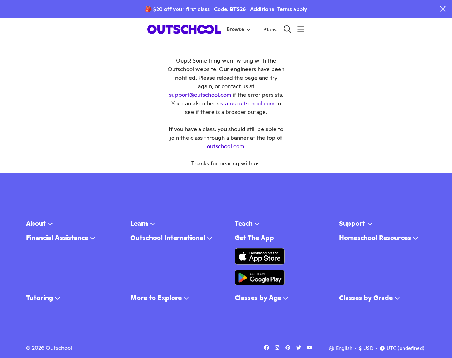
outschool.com (225, 146)
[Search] (287, 29)
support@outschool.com (200, 95)
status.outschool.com (247, 103)
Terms (284, 9)
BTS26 (238, 9)
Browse (235, 29)
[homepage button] (184, 29)
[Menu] (300, 29)
